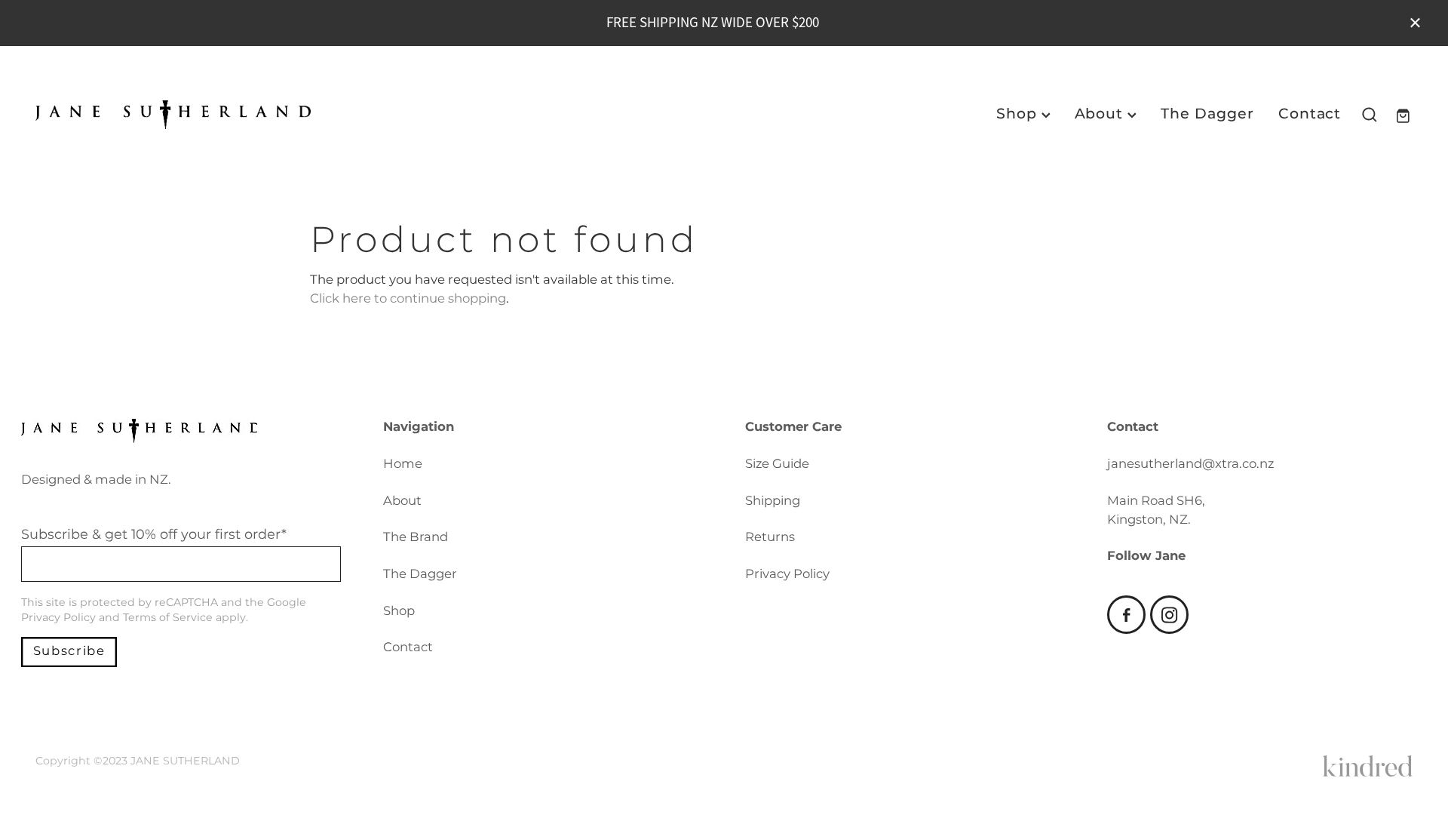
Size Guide (777, 464)
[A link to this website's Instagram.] (1169, 614)
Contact (1310, 114)
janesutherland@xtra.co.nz (1190, 464)
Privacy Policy (58, 617)
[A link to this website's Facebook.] (1126, 614)
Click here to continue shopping (408, 299)
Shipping (772, 501)
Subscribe (69, 651)
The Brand (415, 537)
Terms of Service (168, 617)
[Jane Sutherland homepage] (173, 114)
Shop (1019, 114)
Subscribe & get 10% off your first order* (154, 535)
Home (402, 464)
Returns (770, 537)
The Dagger (1207, 114)
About (1101, 114)
